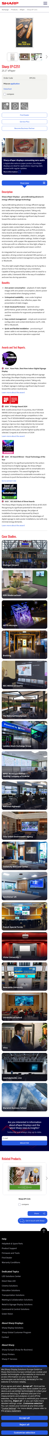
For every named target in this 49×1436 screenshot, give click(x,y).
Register (24, 1138)
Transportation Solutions (13, 1290)
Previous (3, 42)
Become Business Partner (24, 128)
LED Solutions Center (11, 1271)
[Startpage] (10, 3)
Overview (24, 178)
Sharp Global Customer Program (16, 1327)
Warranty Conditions (11, 1257)
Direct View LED (9, 1276)
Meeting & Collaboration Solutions (17, 1294)
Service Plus (24, 121)
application (15, 83)
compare (10, 94)
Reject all (24, 1424)
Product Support (9, 1243)
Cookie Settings (9, 1408)
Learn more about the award (13, 388)
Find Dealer (24, 115)
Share (36, 1208)
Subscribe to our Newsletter (24, 1362)
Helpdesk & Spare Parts (12, 1238)
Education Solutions (11, 1285)
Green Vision (7, 1308)
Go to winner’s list (9, 476)
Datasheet (8, 89)
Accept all (24, 1418)
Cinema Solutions (10, 1280)
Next (46, 42)
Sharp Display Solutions (12, 1322)
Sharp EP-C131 (24, 1194)
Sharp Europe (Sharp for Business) (17, 1344)
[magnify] (24, 32)
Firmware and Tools (11, 1248)
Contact (5, 1332)
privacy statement (13, 1410)
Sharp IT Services (9, 1354)
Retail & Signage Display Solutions (17, 1299)
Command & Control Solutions (15, 1304)
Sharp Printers (8, 1349)
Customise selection (24, 1432)
